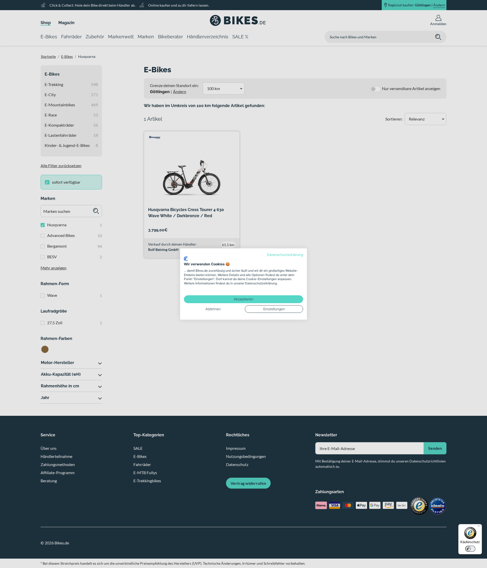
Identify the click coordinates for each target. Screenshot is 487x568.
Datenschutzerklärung (285, 255)
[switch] (470, 549)
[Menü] (479, 527)
